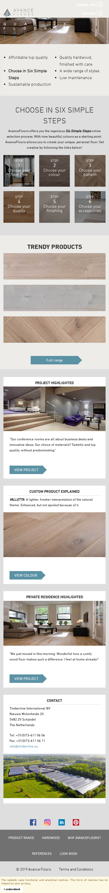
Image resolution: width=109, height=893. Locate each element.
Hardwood (51, 838)
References (42, 853)
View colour (25, 575)
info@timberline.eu (24, 746)
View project (26, 469)
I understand (12, 889)
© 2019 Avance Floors (33, 869)
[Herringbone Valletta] (54, 329)
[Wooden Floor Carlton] (54, 266)
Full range (54, 360)
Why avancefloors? (84, 838)
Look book (68, 853)
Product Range (21, 838)
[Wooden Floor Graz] (54, 298)
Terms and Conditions (76, 869)
